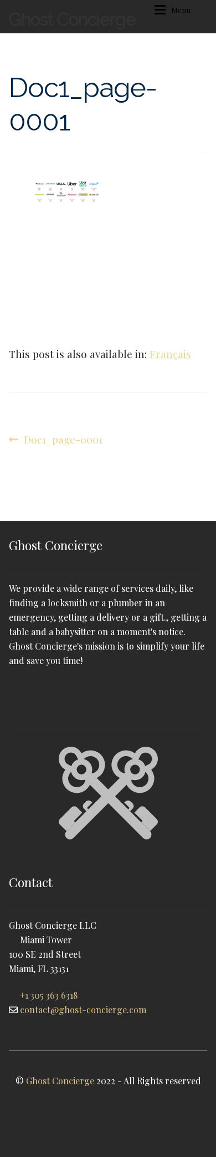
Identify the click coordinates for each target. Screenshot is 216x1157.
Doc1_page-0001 (62, 440)
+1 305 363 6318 (49, 995)
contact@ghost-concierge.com (83, 1009)
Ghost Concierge (72, 19)
